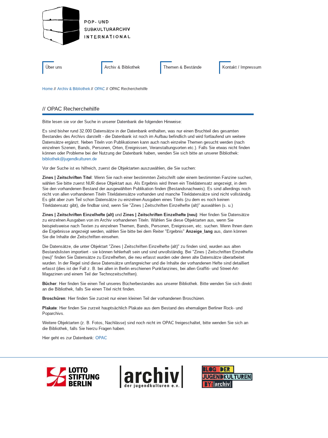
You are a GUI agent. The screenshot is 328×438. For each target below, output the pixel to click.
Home (47, 89)
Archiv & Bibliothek (73, 89)
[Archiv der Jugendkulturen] (151, 377)
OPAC (99, 89)
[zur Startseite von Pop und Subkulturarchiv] (164, 25)
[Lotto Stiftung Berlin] (76, 377)
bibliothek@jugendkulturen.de (69, 158)
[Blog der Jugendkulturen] (224, 377)
